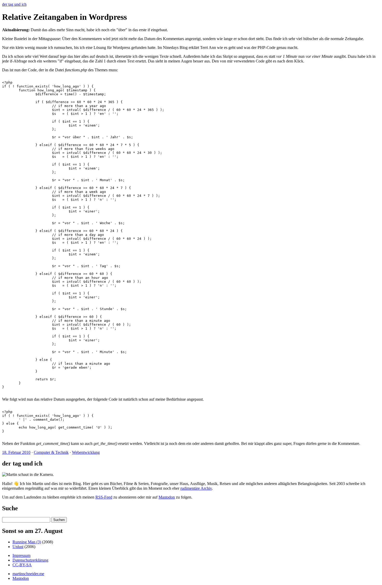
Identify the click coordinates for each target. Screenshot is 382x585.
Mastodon (167, 497)
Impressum (21, 555)
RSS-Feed (103, 497)
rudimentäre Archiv (196, 488)
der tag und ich (14, 4)
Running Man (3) (26, 542)
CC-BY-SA (22, 565)
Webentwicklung (86, 452)
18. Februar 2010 (16, 452)
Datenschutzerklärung (30, 560)
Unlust (17, 546)
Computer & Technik (51, 452)
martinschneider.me (28, 573)
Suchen (59, 520)
